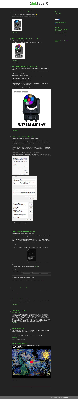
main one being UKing (33, 17)
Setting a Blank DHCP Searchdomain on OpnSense (23, 231)
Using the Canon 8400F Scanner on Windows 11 (22, 136)
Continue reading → (15, 32)
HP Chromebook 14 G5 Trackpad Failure (21, 299)
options (36, 266)
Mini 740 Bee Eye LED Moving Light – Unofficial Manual (24, 66)
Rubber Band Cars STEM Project (19, 310)
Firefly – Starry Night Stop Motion (19, 343)
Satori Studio (66, 397)
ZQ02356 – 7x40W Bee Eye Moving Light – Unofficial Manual (25, 11)
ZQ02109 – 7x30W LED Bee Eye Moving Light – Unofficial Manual (26, 38)
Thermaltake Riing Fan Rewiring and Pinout (22, 287)
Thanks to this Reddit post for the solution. (18, 279)
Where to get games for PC (18, 328)
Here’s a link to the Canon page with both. (24, 145)
